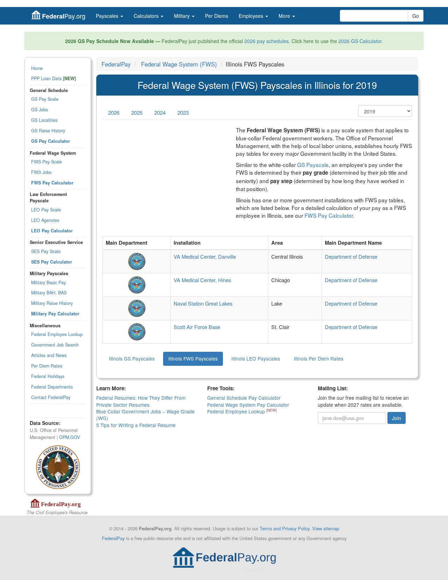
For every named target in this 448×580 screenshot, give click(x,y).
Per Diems (216, 15)
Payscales (108, 15)
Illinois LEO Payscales (255, 358)
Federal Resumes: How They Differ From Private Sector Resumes (141, 401)
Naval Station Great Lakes (203, 303)
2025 (136, 112)
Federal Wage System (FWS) (179, 64)
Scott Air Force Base (197, 326)
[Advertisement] (164, 175)
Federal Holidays (47, 376)
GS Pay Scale (44, 99)
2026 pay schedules (266, 40)
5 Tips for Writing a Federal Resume (136, 424)
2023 (183, 112)
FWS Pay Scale (46, 162)
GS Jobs (39, 109)
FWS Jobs (41, 172)
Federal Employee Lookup (57, 334)
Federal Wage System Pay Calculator (248, 404)
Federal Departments (52, 387)
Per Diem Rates (46, 366)
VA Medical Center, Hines (202, 280)
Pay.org (63, 16)
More (285, 15)
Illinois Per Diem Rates (318, 358)
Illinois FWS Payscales (193, 358)
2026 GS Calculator (360, 40)
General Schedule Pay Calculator (244, 397)
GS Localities (44, 120)
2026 (113, 112)
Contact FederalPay (50, 397)
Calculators (147, 15)
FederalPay (116, 64)
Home (37, 68)
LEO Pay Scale (46, 210)
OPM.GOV (69, 437)
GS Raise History (48, 130)
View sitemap (325, 528)
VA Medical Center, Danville (205, 256)
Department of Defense (351, 256)
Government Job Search (55, 345)
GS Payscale (313, 164)
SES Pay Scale (46, 251)
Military (182, 15)
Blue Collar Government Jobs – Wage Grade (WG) (145, 414)
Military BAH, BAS (48, 292)
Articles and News (48, 355)
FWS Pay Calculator (328, 215)
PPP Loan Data (53, 78)
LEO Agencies (45, 220)
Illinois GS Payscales (132, 358)
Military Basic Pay (48, 282)
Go (415, 15)
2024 (160, 112)
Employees (252, 15)
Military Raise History (52, 303)
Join (396, 417)
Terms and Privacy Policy (284, 528)
